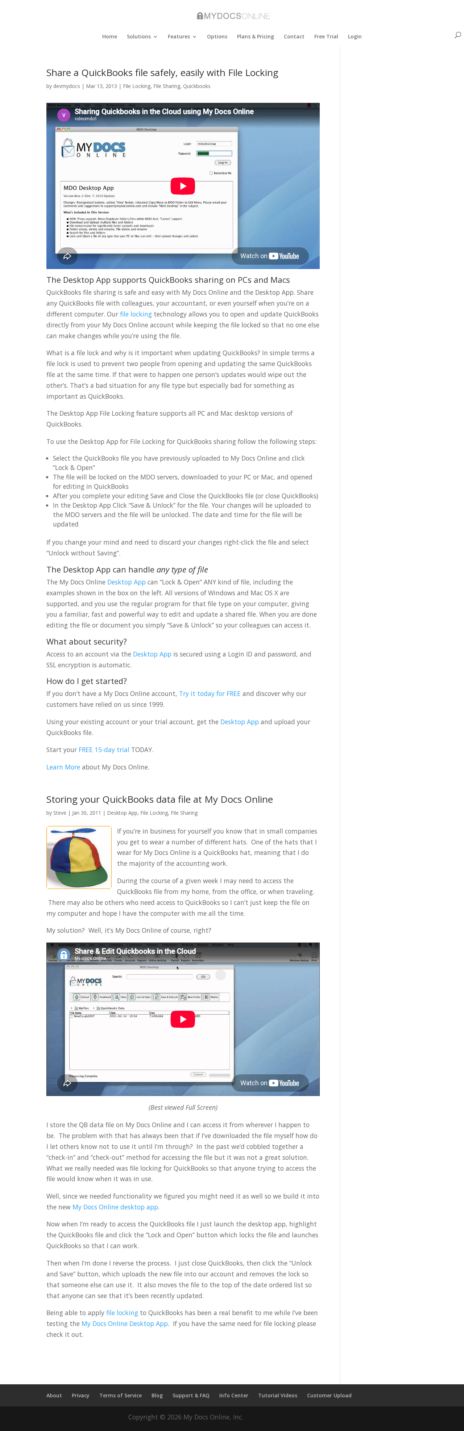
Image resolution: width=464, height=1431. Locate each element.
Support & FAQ (191, 1395)
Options (217, 37)
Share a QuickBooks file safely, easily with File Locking (162, 72)
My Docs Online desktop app (115, 1207)
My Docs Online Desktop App (125, 1323)
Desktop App (126, 582)
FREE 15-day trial (104, 749)
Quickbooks (197, 86)
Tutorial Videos (277, 1395)
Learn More (63, 767)
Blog (157, 1395)
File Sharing (166, 86)
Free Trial (326, 37)
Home (109, 37)
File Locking (136, 86)
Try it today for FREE (210, 693)
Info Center (233, 1395)
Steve (59, 812)
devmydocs (66, 86)
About (54, 1395)
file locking (137, 314)
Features (179, 37)
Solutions (139, 37)
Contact (294, 37)
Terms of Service (120, 1395)
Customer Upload (329, 1395)
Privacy (81, 1395)
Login (355, 37)
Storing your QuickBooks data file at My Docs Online (159, 799)
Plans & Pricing (255, 37)
